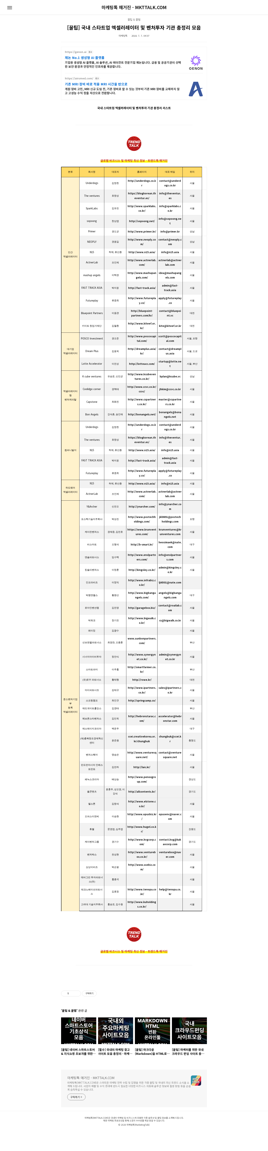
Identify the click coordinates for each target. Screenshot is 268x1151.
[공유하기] (72, 993)
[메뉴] (9, 7)
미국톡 (102, 1132)
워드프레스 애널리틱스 (156, 1132)
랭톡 (121, 1132)
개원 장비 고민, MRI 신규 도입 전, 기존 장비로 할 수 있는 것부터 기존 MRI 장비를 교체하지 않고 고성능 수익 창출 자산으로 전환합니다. (122, 91)
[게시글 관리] (77, 993)
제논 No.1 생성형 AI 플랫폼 (84, 57)
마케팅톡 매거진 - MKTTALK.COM (134, 7)
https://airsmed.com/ (79, 78)
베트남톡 (95, 1132)
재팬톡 (82, 1132)
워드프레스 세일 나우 (173, 1132)
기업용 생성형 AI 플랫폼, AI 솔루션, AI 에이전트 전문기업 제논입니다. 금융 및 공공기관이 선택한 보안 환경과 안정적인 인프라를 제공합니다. (123, 64)
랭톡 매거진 (127, 1132)
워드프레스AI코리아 (139, 1132)
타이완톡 (88, 1132)
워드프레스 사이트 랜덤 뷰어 (192, 1132)
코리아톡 (69, 1132)
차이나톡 (76, 1132)
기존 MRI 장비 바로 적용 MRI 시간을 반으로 (96, 84)
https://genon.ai (75, 51)
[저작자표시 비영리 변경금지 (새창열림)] (101, 993)
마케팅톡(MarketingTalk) (138, 1124)
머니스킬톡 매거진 (112, 1132)
